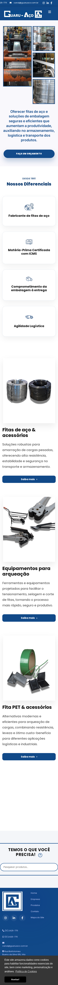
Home (34, 893)
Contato (35, 911)
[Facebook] (48, 3)
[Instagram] (41, 3)
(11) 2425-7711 (11, 930)
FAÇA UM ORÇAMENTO (29, 153)
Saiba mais (28, 479)
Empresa (35, 899)
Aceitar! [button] (15, 979)
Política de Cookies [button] (26, 971)
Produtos (35, 905)
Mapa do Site (37, 917)
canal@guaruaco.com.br (15, 945)
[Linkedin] (45, 3)
